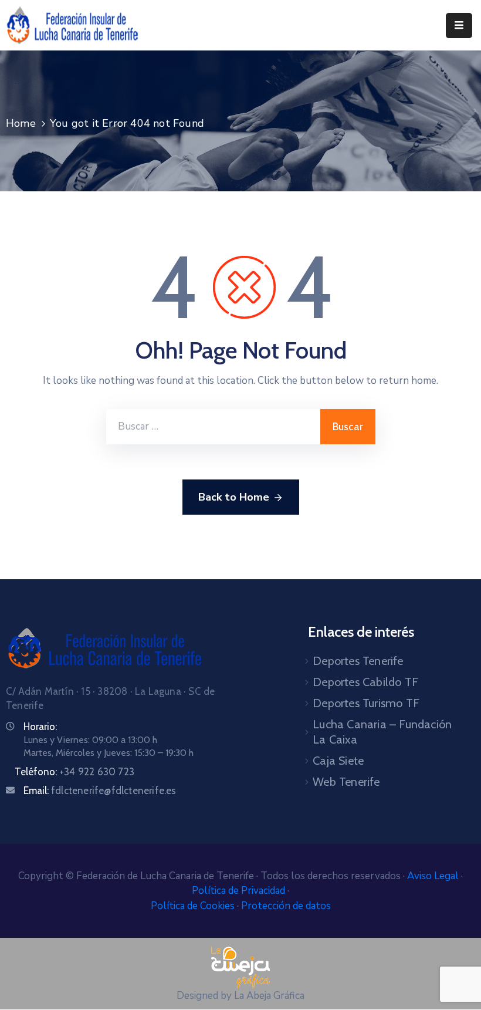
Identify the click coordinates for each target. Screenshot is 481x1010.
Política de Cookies (194, 906)
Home (21, 123)
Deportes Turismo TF (366, 703)
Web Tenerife (346, 782)
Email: (100, 790)
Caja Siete (338, 761)
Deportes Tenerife (358, 661)
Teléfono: (74, 772)
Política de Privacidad (239, 890)
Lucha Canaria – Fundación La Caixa (382, 731)
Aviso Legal (434, 876)
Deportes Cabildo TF (365, 682)
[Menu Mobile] (459, 25)
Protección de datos (286, 906)
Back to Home (233, 497)
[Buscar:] (213, 426)
